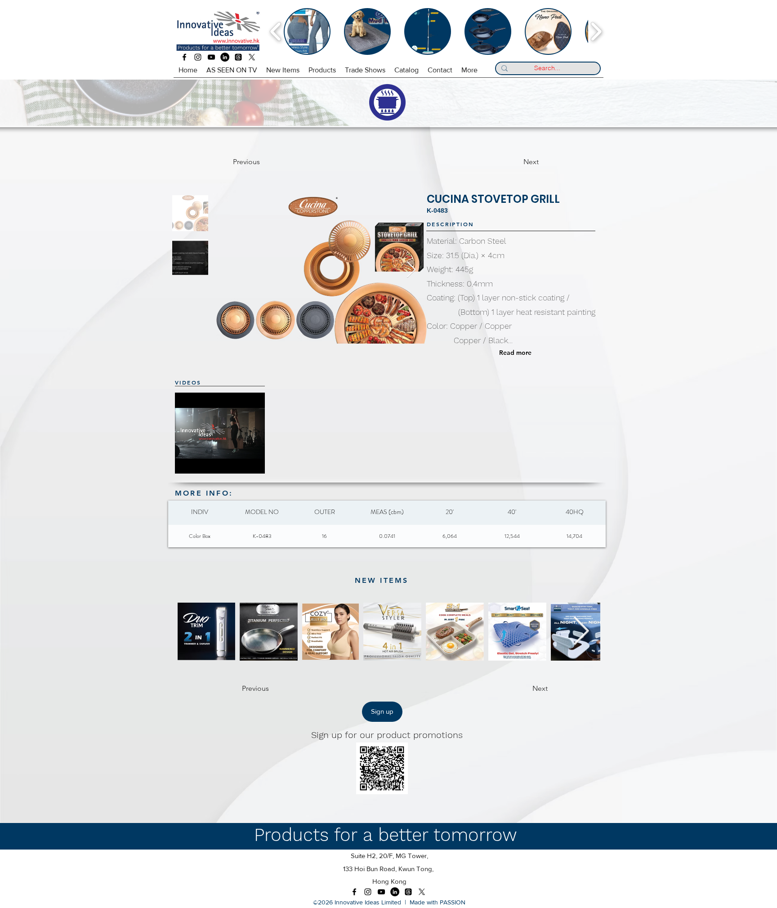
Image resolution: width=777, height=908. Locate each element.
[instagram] (197, 57)
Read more (515, 353)
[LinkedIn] (224, 57)
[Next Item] (411, 270)
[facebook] (184, 57)
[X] (251, 57)
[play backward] (276, 31)
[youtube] (211, 57)
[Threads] (238, 57)
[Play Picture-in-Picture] (262, 461)
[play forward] (596, 31)
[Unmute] (202, 461)
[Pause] (186, 461)
